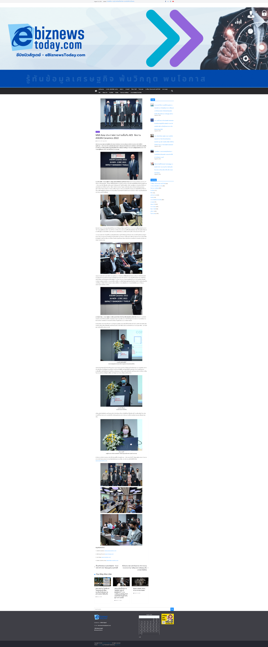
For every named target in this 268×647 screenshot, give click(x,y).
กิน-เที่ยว (111, 92)
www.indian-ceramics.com (112, 560)
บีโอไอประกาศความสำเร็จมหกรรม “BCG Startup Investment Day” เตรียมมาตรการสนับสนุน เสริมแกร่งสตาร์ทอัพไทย (134, 568)
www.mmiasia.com (109, 554)
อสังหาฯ (121, 89)
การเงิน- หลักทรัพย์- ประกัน (112, 89)
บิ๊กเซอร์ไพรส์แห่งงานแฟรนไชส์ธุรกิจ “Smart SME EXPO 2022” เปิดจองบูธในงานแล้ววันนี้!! (107, 567)
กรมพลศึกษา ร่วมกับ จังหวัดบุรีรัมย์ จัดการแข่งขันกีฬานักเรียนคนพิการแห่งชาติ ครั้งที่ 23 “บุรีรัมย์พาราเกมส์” (120, 2)
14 (152, 625)
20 (149, 627)
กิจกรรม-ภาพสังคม (124, 92)
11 (143, 625)
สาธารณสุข (165, 89)
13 (149, 625)
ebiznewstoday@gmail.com (104, 625)
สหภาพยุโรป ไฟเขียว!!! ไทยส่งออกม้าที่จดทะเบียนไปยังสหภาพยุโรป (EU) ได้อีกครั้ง (102, 591)
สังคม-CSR (105, 92)
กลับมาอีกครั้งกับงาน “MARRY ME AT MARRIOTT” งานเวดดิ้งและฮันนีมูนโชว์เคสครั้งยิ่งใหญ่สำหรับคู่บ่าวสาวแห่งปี (121, 593)
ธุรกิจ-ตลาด (101, 89)
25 (143, 630)
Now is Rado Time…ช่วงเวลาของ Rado (139, 589)
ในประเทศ (141, 89)
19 (146, 627)
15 (155, 625)
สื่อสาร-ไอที (133, 89)
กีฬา (99, 92)
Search (172, 609)
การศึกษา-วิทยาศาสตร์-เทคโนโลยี (152, 89)
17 (140, 627)
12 (146, 625)
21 (152, 627)
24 (140, 630)
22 (155, 627)
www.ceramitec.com (106, 557)
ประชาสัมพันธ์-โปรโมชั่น (136, 92)
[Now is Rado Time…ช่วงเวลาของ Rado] (140, 578)
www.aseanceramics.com (101, 460)
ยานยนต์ (127, 89)
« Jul (140, 637)
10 (140, 625)
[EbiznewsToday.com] (134, 8)
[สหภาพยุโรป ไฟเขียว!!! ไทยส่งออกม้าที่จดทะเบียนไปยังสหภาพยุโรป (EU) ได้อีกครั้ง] (102, 578)
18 (143, 627)
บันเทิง (116, 92)
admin (105, 141)
